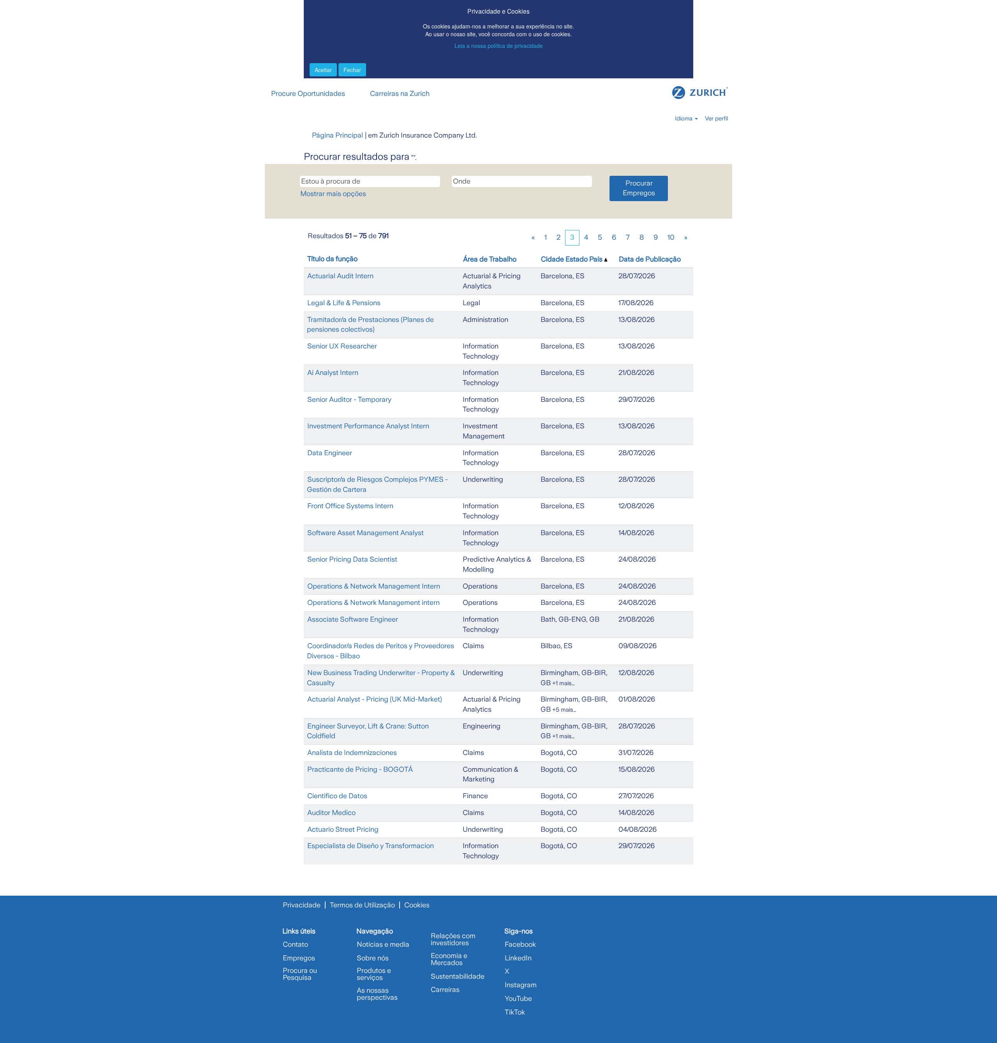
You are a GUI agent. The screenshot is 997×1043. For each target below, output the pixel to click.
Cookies (417, 905)
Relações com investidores (453, 939)
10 (671, 237)
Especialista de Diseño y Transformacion (370, 846)
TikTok (515, 1012)
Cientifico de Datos (337, 796)
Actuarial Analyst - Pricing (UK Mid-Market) (374, 699)
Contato (295, 944)
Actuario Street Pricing (343, 829)
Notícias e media (383, 944)
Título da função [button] (332, 259)
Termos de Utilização (362, 905)
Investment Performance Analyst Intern (368, 426)
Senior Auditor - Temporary (349, 399)
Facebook (520, 944)
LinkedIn (518, 958)
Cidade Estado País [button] (572, 259)
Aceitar (323, 70)
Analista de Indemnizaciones (352, 753)
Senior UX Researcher (342, 346)
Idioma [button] (684, 118)
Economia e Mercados (449, 959)
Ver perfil (716, 118)
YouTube (518, 998)
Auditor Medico (331, 813)
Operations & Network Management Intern (373, 586)
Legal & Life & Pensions (343, 303)
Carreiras (445, 990)
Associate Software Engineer (352, 619)
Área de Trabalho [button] (489, 259)
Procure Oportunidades (308, 93)
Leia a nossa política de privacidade (498, 45)
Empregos (299, 958)
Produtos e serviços (374, 974)
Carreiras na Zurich (400, 93)
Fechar (352, 70)
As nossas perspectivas (377, 993)
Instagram (521, 985)
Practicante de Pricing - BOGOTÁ (360, 769)
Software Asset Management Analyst (365, 533)
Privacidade (302, 905)
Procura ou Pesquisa (300, 974)
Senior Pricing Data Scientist (352, 559)
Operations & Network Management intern (373, 602)
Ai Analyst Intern (332, 373)
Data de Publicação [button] (650, 259)
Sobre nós (373, 958)
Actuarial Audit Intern (340, 276)
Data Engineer (329, 453)
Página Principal (337, 135)
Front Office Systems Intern (350, 506)
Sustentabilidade (457, 976)
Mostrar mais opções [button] (333, 194)
